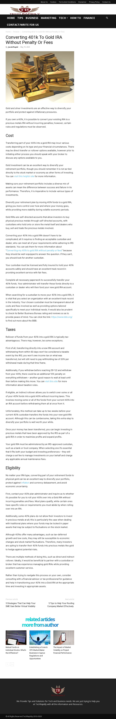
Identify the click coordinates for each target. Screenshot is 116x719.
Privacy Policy (94, 2)
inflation (25, 482)
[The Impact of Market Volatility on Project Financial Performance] (63, 637)
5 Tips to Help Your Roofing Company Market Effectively (60, 605)
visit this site (51, 381)
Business (32, 18)
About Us (44, 2)
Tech (62, 18)
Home (11, 18)
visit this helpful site (24, 176)
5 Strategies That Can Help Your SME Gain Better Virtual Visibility (21, 605)
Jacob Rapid (13, 47)
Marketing (48, 18)
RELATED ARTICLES (40, 619)
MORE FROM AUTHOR (40, 625)
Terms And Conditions (67, 2)
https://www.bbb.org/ (61, 317)
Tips (20, 18)
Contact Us (106, 2)
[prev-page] (7, 664)
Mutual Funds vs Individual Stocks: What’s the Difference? (16, 650)
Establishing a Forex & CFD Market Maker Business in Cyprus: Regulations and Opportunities (38, 653)
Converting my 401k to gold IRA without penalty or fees (34, 250)
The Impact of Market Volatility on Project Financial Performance (62, 650)
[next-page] (12, 664)
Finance (89, 18)
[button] (107, 18)
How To (75, 18)
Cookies (53, 2)
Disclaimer (82, 2)
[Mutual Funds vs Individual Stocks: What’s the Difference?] (16, 637)
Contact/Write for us (23, 24)
